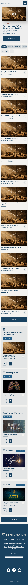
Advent (9, 450)
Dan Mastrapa (6, 33)
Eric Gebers (3, 206)
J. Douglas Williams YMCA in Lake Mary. (14, 548)
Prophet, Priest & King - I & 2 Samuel (13, 333)
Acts (8, 484)
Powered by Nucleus (14, 581)
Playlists (10, 46)
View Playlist (7, 338)
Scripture (17, 46)
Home (4, 46)
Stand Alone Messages (13, 413)
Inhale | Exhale (12, 372)
